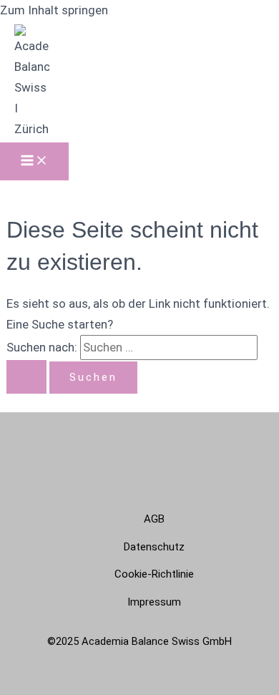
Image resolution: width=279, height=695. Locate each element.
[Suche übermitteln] (26, 377)
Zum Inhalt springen (54, 10)
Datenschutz (154, 546)
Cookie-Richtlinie (154, 574)
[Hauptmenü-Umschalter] (34, 161)
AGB (154, 518)
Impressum (154, 602)
